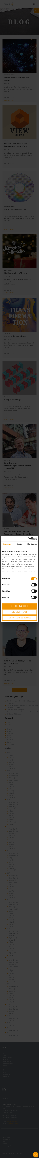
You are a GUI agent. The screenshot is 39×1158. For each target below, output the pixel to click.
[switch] (34, 584)
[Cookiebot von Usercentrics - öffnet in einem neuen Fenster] (28, 538)
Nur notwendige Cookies (19, 618)
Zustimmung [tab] (7, 544)
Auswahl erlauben (19, 612)
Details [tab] (19, 544)
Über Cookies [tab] (32, 544)
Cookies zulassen (19, 606)
